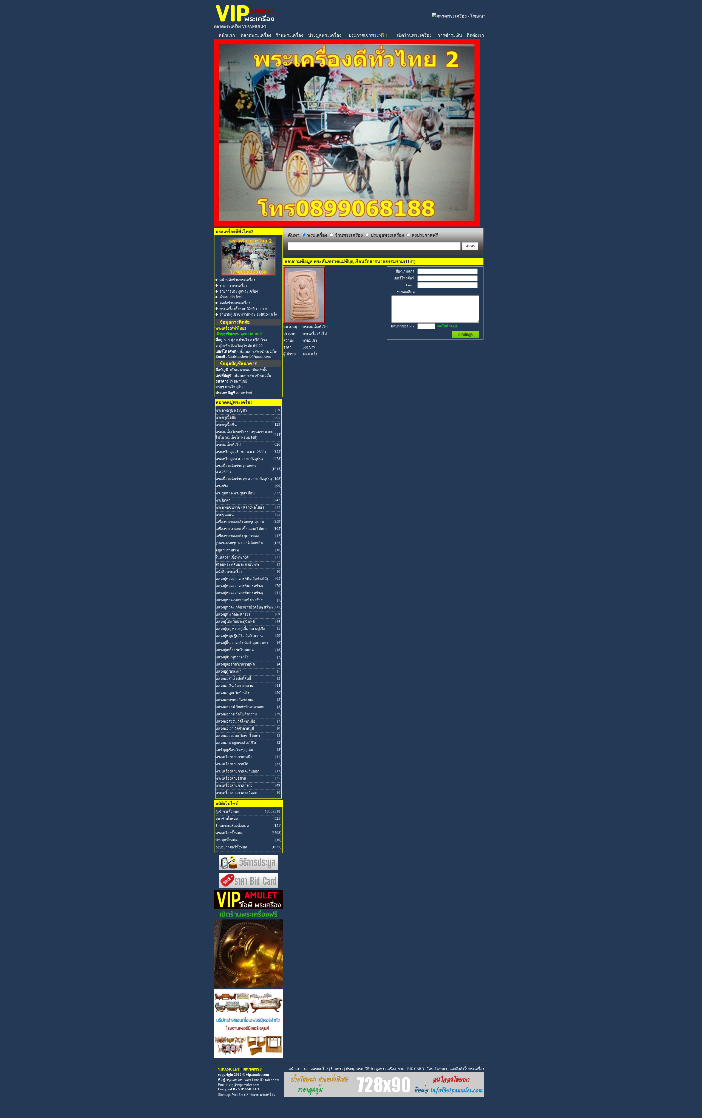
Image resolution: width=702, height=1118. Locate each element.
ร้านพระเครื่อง (289, 35)
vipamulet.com (257, 1074)
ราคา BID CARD (411, 1069)
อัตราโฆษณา (436, 1069)
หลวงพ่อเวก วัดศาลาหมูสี (235, 728)
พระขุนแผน (225, 515)
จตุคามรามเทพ (227, 550)
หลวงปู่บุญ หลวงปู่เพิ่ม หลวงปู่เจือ (240, 629)
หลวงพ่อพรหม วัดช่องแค (235, 700)
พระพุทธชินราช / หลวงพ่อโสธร (240, 507)
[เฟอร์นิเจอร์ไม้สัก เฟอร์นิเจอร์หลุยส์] (248, 1056)
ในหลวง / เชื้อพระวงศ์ (232, 557)
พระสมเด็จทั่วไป (228, 445)
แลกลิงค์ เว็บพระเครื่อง (466, 1069)
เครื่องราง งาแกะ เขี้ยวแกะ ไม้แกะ (241, 529)
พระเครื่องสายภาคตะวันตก (236, 793)
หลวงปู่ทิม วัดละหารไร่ (233, 614)
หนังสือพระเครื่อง (229, 572)
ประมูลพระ (354, 1069)
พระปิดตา (223, 500)
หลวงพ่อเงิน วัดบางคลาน (234, 686)
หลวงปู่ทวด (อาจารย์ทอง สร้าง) (239, 593)
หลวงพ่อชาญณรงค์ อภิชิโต (236, 743)
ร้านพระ (337, 1069)
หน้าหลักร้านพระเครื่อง (237, 280)
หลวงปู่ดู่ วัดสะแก (229, 671)
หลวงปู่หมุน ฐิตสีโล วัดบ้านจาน (239, 636)
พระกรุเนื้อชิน (226, 425)
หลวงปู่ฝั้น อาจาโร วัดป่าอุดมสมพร (242, 643)
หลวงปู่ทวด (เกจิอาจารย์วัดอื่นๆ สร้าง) (244, 607)
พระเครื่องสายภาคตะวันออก (237, 771)
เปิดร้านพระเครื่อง (414, 35)
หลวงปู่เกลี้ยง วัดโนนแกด (235, 650)
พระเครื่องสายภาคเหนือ (234, 757)
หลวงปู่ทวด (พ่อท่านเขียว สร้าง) (239, 600)
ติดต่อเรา (475, 35)
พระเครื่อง (267, 1094)
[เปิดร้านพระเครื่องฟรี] (248, 916)
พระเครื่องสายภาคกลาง (234, 785)
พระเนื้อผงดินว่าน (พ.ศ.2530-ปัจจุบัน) (244, 479)
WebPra (237, 1094)
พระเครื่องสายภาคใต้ (232, 764)
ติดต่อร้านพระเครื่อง (234, 303)
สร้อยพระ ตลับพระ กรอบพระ (238, 564)
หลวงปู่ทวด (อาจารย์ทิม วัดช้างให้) (242, 579)
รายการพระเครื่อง (233, 286)
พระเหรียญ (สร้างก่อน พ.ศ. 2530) (241, 452)
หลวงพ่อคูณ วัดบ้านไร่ (233, 693)
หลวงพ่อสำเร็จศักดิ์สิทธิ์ (233, 679)
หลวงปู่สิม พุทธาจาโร (232, 657)
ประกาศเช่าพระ (368, 35)
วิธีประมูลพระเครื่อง (380, 1069)
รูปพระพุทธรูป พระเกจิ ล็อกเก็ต (239, 543)
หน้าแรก (227, 35)
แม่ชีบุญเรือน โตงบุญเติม (234, 750)
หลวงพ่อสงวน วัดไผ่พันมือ (235, 721)
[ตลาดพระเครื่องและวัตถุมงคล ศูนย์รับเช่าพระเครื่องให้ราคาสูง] (246, 21)
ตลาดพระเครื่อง (256, 35)
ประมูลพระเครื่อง (324, 35)
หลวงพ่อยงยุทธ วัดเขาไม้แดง (238, 736)
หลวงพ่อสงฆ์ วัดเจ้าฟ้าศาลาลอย (240, 707)
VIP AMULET (249, 1089)
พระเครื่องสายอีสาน (231, 778)
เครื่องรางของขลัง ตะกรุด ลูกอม (240, 522)
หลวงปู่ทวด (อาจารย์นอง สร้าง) (239, 586)
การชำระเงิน (449, 35)
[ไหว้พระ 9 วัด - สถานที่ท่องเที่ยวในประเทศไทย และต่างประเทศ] (248, 986)
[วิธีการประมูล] (248, 869)
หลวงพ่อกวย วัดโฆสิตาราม (236, 714)
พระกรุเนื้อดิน (226, 417)
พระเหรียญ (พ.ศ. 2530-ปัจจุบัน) (239, 459)
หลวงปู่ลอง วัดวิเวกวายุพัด (235, 664)
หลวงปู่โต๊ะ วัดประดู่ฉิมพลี (235, 621)
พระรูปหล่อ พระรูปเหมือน (235, 493)
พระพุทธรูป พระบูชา (231, 410)
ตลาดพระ (251, 1094)
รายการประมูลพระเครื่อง (238, 291)
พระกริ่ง (222, 486)
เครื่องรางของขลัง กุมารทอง (237, 536)
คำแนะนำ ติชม (231, 297)
